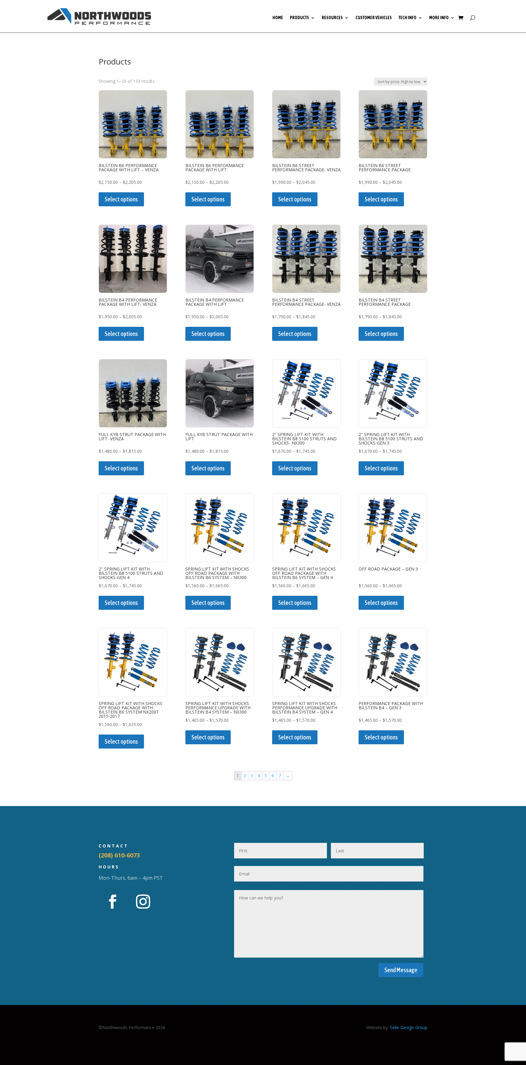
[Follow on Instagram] (143, 902)
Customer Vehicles (374, 18)
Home (277, 18)
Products (299, 18)
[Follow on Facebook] (113, 902)
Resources (332, 18)
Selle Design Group (408, 1027)
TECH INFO (407, 18)
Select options (121, 199)
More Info (439, 18)
